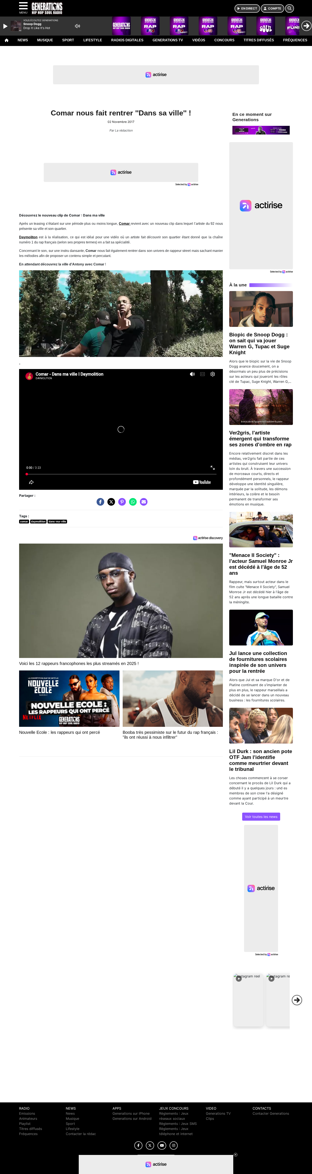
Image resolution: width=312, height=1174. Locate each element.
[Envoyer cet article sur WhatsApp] (132, 504)
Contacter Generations (271, 1113)
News (23, 40)
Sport (68, 40)
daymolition (38, 521)
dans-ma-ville (57, 521)
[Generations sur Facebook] (138, 1145)
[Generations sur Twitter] (150, 1145)
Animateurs (28, 1118)
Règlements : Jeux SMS (178, 1123)
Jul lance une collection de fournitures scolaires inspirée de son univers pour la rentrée (258, 662)
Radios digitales (127, 40)
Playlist (25, 1123)
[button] (248, 1000)
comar (24, 521)
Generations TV (168, 40)
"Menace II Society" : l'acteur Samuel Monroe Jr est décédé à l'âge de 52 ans (261, 564)
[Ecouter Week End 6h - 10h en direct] (261, 130)
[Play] (5, 26)
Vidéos (198, 40)
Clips (210, 1118)
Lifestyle (92, 40)
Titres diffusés (259, 40)
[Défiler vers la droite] (297, 1000)
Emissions (27, 1113)
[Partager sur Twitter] (110, 504)
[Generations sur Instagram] (174, 1145)
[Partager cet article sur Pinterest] (121, 504)
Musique (45, 40)
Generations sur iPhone (131, 1113)
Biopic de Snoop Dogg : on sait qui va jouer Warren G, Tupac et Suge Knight (259, 343)
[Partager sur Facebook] (99, 504)
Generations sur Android (132, 1118)
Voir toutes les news (261, 817)
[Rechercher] (289, 8)
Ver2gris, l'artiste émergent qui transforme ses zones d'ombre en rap (260, 438)
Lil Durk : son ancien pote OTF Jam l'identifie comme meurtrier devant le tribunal (260, 760)
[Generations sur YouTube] (161, 1145)
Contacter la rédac (81, 1134)
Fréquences (295, 40)
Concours (224, 40)
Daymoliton (28, 237)
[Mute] (77, 26)
